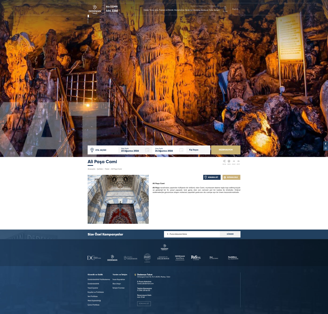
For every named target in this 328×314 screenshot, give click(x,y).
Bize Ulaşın (117, 284)
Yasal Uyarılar (93, 288)
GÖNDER (230, 234)
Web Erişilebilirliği (94, 301)
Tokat (107, 169)
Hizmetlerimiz (179, 10)
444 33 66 (141, 297)
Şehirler (100, 169)
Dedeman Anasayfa (199, 6)
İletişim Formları (119, 288)
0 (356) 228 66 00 (143, 290)
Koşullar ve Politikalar (96, 292)
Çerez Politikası (93, 305)
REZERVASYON (226, 150)
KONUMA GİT (144, 304)
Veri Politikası (93, 296)
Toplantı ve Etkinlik (166, 10)
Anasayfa (91, 169)
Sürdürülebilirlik (93, 284)
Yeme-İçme (154, 10)
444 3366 (112, 10)
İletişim (216, 10)
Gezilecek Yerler (207, 10)
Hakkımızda (214, 6)
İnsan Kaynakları (119, 279)
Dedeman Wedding (192, 10)
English (235, 9)
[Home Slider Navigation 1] (88, 19)
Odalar (146, 10)
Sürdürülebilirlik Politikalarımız (99, 279)
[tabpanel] (164, 78)
